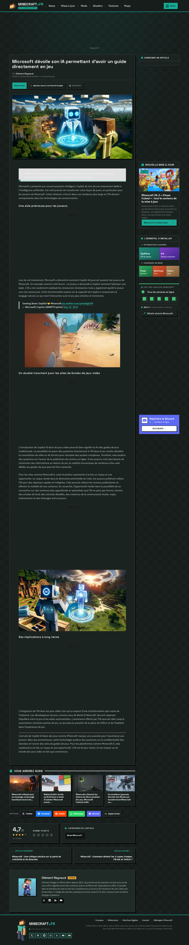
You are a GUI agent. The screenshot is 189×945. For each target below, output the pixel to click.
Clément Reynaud (54, 878)
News (52, 5)
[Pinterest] (37, 935)
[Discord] (69, 935)
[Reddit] (44, 935)
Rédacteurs (113, 920)
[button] (75, 85)
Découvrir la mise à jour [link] (159, 222)
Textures (113, 5)
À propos (99, 920)
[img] (144, 299)
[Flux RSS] (56, 935)
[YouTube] (63, 935)
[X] (31, 935)
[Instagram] (50, 935)
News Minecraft (74, 835)
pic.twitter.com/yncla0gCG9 (77, 303)
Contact (145, 920)
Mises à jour (68, 5)
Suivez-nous (19, 85)
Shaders (97, 5)
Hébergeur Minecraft (163, 920)
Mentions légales (130, 920)
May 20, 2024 (70, 306)
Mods (84, 5)
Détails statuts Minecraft (160, 313)
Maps (127, 5)
